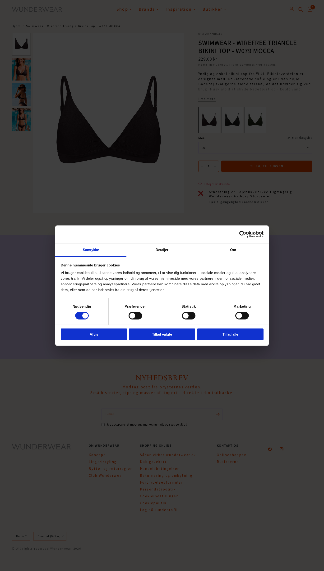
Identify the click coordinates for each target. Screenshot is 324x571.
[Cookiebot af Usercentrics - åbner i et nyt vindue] (243, 234)
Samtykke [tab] (91, 249)
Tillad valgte (162, 334)
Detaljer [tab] (162, 249)
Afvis (94, 334)
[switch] (135, 315)
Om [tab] (233, 249)
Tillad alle (230, 334)
